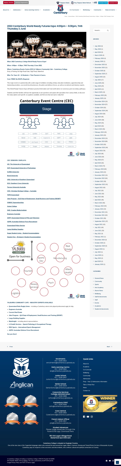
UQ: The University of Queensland (18, 164)
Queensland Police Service (16, 225)
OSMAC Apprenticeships (15, 202)
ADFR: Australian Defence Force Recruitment (22, 221)
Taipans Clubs (64, 3)
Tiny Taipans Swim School (82, 3)
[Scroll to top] (117, 462)
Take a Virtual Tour (88, 384)
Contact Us (86, 390)
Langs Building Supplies (15, 229)
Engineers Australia (13, 214)
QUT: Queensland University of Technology (21, 168)
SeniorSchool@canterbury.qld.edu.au (60, 388)
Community (97, 10)
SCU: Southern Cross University (18, 183)
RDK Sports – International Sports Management (24, 327)
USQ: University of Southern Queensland (20, 179)
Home (66, 16)
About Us (6, 10)
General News (71, 16)
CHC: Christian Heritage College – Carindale (21, 191)
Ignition (25, 460)
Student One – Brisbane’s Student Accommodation (24, 237)
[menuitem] (63, 3)
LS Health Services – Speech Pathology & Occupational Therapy (30, 324)
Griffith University (13, 172)
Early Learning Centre (32, 10)
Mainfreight (12, 321)
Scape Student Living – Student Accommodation (23, 233)
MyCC (94, 3)
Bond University (12, 175)
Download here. (67, 431)
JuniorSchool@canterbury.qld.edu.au (60, 379)
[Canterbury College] (60, 9)
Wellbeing (86, 10)
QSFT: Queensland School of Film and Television (23, 218)
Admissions (17, 10)
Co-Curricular (74, 10)
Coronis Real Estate (15, 312)
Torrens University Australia (16, 187)
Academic (46, 10)
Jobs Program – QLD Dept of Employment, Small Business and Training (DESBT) (34, 198)
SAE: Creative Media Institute (17, 210)
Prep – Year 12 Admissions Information (95, 381)
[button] (108, 30)
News (85, 387)
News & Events (110, 10)
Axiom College (12, 206)
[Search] (101, 30)
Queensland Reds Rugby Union (19, 306)
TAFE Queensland (13, 195)
